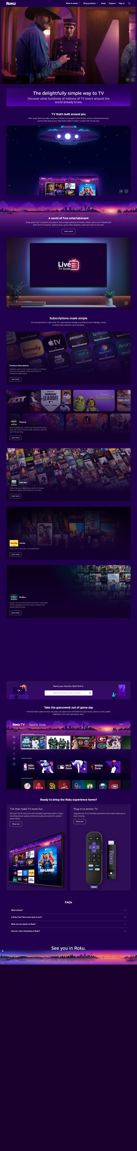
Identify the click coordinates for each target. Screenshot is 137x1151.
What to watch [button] (72, 3)
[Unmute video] (127, 79)
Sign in (121, 3)
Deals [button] (103, 3)
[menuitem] (73, 3)
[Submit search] (90, 693)
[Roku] (11, 3)
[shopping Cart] (129, 4)
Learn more (68, 231)
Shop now (16, 824)
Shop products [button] (89, 3)
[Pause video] (132, 79)
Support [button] (112, 3)
